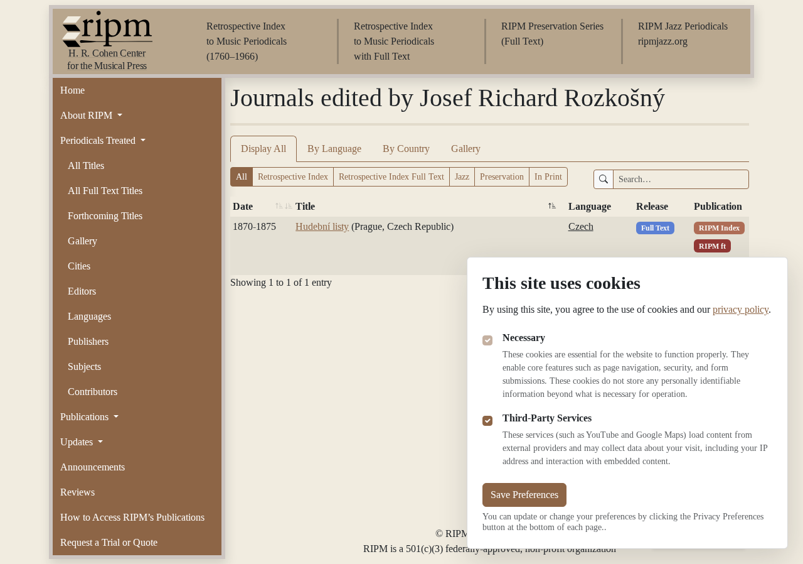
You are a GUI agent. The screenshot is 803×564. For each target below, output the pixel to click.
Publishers (88, 341)
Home (72, 90)
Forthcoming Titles (105, 215)
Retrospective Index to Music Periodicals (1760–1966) (246, 41)
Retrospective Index (293, 177)
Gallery (82, 241)
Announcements (92, 467)
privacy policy (740, 309)
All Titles (86, 165)
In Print (548, 177)
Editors (82, 291)
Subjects (84, 366)
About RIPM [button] (87, 115)
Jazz (462, 177)
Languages (89, 316)
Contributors (92, 391)
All (241, 177)
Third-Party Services (547, 418)
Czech (580, 226)
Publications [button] (85, 416)
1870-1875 (254, 226)
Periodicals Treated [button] (99, 140)
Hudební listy (322, 226)
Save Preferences (524, 494)
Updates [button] (77, 442)
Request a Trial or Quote (108, 542)
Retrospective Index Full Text (391, 177)
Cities (79, 266)
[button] (279, 206)
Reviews (77, 492)
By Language (334, 148)
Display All (263, 148)
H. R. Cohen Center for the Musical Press (107, 59)
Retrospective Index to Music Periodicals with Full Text (394, 41)
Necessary (524, 337)
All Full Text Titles (105, 190)
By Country (406, 148)
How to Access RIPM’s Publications (132, 517)
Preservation (502, 177)
